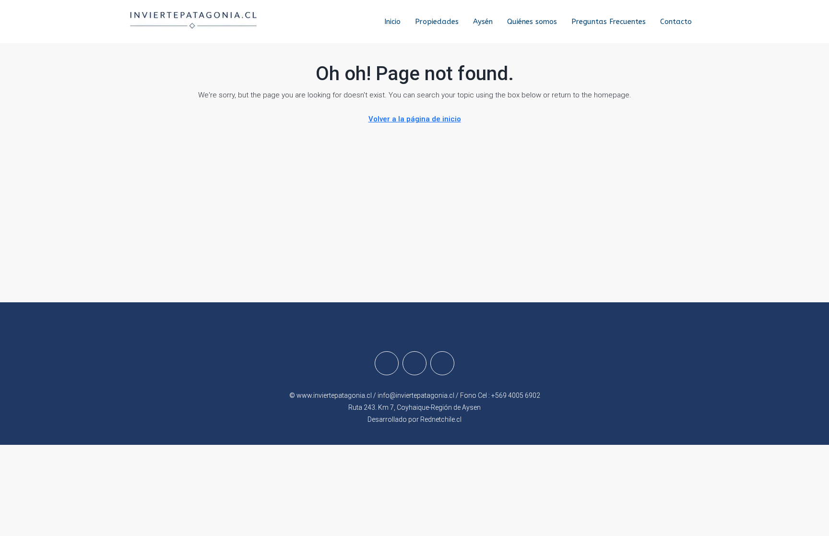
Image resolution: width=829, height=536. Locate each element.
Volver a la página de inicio (414, 119)
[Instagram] (414, 363)
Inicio (392, 21)
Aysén (483, 21)
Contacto (676, 21)
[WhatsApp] (442, 363)
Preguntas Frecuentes (608, 21)
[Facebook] (387, 363)
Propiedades (437, 21)
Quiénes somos (532, 21)
